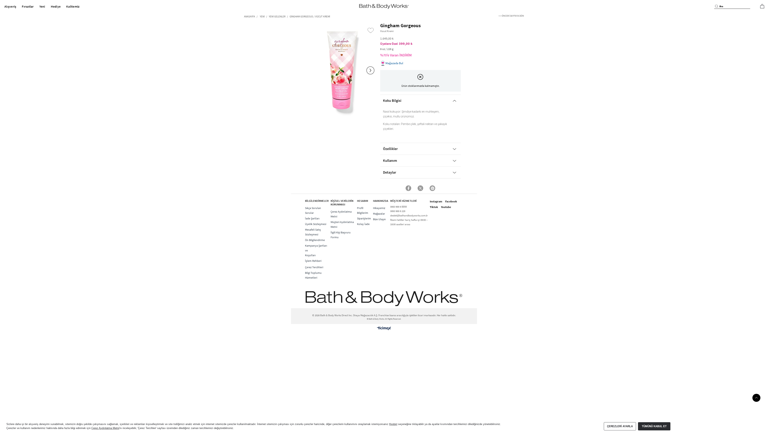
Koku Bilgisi (392, 100)
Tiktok (434, 207)
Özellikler (390, 148)
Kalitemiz (72, 6)
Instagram (436, 201)
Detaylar (389, 172)
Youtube (446, 207)
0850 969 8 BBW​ (398, 206)
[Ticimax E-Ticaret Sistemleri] (384, 328)
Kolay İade (363, 224)
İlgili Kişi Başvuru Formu (341, 235)
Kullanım (390, 160)
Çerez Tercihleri (314, 267)
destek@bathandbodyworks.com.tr (409, 215)
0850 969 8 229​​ (397, 211)
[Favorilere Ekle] (370, 30)
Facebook (451, 201)
